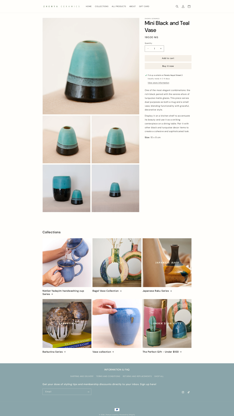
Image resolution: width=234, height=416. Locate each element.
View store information (158, 82)
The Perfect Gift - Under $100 (161, 351)
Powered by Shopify (127, 415)
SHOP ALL (159, 376)
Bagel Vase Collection (105, 290)
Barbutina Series (53, 351)
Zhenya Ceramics (112, 415)
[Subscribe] (88, 392)
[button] (177, 6)
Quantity (148, 43)
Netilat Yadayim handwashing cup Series (63, 292)
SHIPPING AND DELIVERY (82, 376)
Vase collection (101, 351)
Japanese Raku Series (156, 290)
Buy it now (168, 66)
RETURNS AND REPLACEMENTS (137, 376)
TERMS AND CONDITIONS (108, 376)
